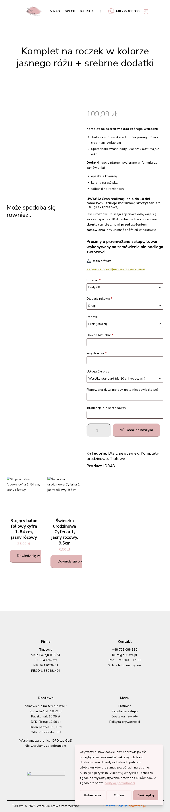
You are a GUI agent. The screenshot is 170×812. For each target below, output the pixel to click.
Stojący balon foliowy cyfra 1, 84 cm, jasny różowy (23, 529)
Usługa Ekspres (99, 371)
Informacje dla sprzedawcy (107, 408)
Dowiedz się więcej (32, 555)
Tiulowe (117, 458)
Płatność (124, 706)
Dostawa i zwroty (125, 716)
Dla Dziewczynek (123, 453)
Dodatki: (93, 317)
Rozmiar (94, 280)
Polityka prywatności (124, 722)
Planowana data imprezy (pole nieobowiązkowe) (123, 390)
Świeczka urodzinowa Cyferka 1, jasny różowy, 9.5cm (64, 532)
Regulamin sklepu (125, 711)
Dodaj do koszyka (139, 430)
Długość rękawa (100, 299)
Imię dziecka (97, 353)
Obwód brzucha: (100, 335)
